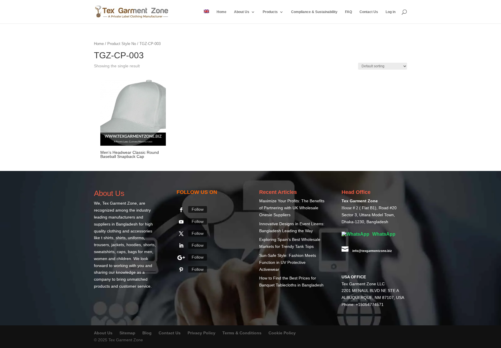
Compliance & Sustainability (314, 12)
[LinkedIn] (181, 245)
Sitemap (127, 333)
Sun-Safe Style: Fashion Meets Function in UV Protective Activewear (287, 262)
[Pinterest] (181, 269)
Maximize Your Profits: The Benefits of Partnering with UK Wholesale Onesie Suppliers (291, 208)
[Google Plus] (181, 257)
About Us (241, 12)
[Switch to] (206, 17)
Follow (198, 209)
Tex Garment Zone (119, 203)
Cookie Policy (282, 333)
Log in (390, 12)
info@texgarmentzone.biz (372, 251)
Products (270, 12)
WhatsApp (383, 234)
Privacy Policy (201, 333)
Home (221, 12)
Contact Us (369, 12)
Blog (147, 333)
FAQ (348, 12)
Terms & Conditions (242, 333)
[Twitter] (181, 233)
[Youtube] (181, 221)
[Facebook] (181, 209)
